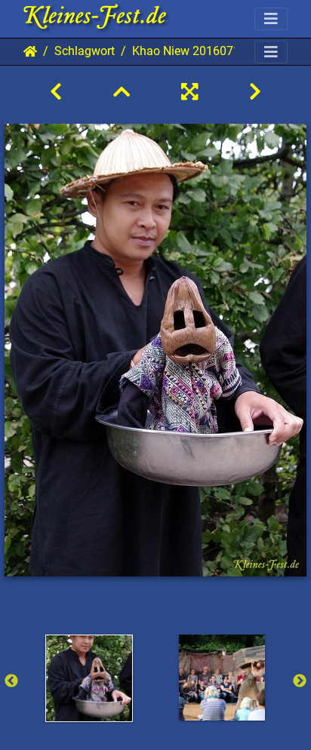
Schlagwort (84, 51)
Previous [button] (11, 681)
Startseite (30, 51)
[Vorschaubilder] (121, 92)
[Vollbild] (189, 92)
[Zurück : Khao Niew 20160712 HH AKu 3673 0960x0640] (56, 92)
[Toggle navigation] (271, 19)
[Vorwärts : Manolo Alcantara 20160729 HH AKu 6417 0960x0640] (255, 92)
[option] (89, 678)
